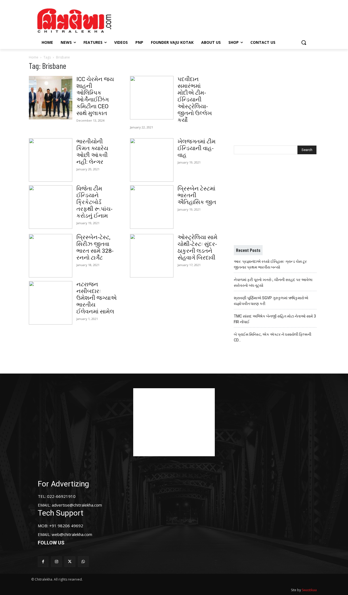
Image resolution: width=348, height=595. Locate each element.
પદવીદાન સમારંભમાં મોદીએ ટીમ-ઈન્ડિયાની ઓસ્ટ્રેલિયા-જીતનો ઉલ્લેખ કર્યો (195, 99)
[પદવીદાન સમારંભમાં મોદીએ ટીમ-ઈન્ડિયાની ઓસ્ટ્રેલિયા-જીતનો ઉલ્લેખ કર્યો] (151, 97)
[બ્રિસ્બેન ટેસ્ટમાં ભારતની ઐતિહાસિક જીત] (151, 207)
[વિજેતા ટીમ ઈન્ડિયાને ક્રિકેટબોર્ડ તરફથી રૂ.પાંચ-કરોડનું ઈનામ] (50, 207)
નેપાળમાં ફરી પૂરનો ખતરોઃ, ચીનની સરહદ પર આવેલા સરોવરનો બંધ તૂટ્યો (273, 283)
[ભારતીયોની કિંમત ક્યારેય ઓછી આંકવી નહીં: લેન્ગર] (50, 160)
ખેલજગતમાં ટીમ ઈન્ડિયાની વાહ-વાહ (197, 148)
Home (33, 57)
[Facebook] (43, 561)
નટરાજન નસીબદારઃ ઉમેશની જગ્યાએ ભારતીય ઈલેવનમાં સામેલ (96, 298)
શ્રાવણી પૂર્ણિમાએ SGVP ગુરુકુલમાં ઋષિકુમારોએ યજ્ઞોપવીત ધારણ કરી (271, 301)
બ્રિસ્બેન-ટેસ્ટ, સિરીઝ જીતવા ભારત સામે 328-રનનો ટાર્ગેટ (95, 247)
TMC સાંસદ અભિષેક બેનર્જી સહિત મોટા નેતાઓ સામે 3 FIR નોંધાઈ (275, 319)
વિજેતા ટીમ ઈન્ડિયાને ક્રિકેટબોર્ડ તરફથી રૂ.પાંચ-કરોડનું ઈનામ (94, 202)
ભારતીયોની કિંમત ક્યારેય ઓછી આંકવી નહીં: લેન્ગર (92, 151)
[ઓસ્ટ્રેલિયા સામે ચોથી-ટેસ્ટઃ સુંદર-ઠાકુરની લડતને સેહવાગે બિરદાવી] (151, 256)
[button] (303, 42)
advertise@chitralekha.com (77, 505)
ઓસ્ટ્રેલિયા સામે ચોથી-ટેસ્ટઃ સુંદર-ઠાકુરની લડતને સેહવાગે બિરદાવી (197, 247)
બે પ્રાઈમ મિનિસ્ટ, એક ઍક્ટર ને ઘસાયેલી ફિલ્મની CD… (272, 337)
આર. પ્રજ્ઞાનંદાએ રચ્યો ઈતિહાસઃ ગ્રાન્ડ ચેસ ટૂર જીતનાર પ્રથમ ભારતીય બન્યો (270, 264)
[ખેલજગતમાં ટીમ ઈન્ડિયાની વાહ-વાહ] (151, 160)
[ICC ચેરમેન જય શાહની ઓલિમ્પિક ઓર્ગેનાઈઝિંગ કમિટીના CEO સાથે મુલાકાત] (50, 97)
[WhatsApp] (83, 561)
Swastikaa (309, 590)
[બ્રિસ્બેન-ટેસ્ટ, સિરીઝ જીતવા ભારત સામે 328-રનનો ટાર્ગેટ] (50, 256)
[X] (69, 561)
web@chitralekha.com (72, 534)
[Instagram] (56, 561)
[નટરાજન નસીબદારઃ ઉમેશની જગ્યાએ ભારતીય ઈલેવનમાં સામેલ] (50, 303)
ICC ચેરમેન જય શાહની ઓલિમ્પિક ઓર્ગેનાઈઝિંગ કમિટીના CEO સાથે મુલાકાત (95, 96)
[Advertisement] (220, 20)
